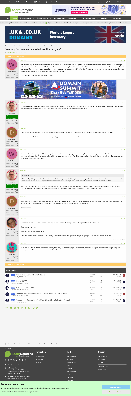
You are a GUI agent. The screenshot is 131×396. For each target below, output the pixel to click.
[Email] (33, 308)
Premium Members (88, 18)
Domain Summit (71, 356)
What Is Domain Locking (25, 287)
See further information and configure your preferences (19, 392)
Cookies (8, 348)
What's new (72, 18)
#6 (124, 197)
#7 (124, 218)
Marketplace (43, 18)
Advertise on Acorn (54, 2)
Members (104, 18)
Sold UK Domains (59, 18)
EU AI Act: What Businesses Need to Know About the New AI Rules (41, 293)
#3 (124, 128)
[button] (33, 18)
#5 (124, 171)
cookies (16, 388)
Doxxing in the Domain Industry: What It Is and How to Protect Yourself (43, 300)
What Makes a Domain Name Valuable (30, 275)
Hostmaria (70, 380)
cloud (118, 276)
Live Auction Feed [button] (23, 2)
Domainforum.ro (71, 371)
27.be (68, 374)
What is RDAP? (21, 281)
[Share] (122, 60)
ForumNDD (70, 368)
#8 (124, 243)
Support (118, 18)
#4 (124, 149)
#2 (124, 102)
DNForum (70, 359)
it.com (12, 277)
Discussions (26, 18)
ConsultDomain (71, 362)
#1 (124, 60)
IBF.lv (68, 365)
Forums (14, 18)
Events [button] (38, 2)
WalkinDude (11, 53)
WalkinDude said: (27, 176)
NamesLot (70, 377)
